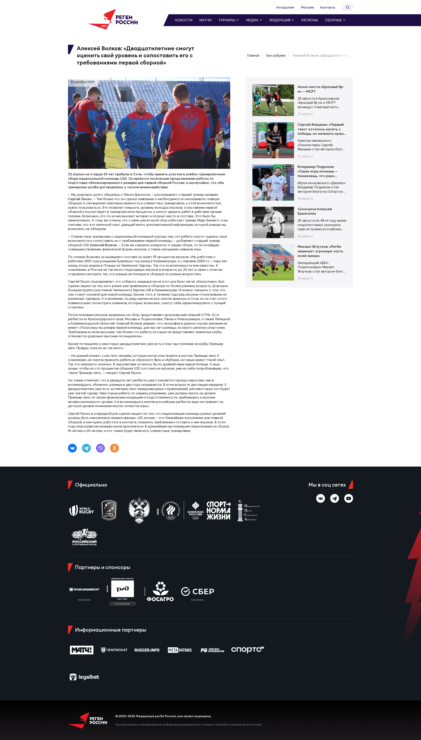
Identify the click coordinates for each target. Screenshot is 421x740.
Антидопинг (285, 7)
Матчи (205, 20)
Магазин (307, 7)
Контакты (327, 7)
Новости (183, 20)
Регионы (309, 20)
